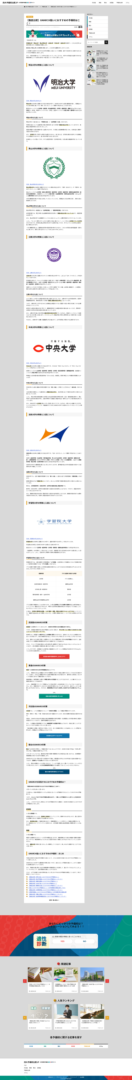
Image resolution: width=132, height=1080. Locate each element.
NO (84, 941)
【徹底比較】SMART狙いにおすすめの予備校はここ (43, 883)
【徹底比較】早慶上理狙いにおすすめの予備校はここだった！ (46, 894)
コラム (127, 3)
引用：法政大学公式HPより (33, 450)
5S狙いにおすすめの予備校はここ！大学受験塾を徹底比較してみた (47, 888)
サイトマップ (73, 1077)
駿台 (105, 3)
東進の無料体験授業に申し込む (54, 696)
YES (62, 941)
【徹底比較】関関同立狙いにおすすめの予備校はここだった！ (46, 885)
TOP (25, 1065)
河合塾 (94, 3)
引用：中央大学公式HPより (33, 363)
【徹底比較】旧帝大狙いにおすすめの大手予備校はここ (44, 877)
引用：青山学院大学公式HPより (35, 184)
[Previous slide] (25, 981)
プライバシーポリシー (61, 1077)
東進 (100, 3)
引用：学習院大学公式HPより (34, 539)
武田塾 (111, 3)
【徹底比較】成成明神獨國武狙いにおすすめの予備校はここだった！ (47, 896)
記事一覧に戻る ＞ (54, 900)
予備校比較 (119, 3)
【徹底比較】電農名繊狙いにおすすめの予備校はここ (43, 881)
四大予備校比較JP (10, 3)
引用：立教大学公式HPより (33, 273)
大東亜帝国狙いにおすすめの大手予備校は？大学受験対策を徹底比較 (47, 892)
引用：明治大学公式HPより (33, 101)
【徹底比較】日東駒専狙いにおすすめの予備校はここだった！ (46, 890)
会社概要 (82, 1077)
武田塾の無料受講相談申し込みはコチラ (54, 656)
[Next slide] (107, 981)
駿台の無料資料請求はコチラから (54, 772)
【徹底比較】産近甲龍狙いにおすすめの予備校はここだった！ (46, 879)
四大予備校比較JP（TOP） (32, 6)
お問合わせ (50, 1077)
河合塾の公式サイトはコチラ (54, 736)
